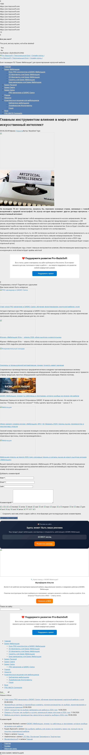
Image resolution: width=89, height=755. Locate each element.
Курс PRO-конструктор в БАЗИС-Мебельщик (27, 72)
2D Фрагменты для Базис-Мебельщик (24, 77)
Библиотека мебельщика (19, 103)
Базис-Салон (9, 90)
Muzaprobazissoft (11, 739)
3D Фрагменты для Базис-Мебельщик (24, 75)
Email (2, 482)
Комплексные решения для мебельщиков (21, 100)
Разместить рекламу (44, 544)
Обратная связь (10, 749)
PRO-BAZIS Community (13, 113)
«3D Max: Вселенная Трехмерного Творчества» (42, 737)
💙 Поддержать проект (44, 273)
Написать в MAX (44, 601)
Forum (11, 108)
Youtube (7, 746)
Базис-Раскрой (10, 85)
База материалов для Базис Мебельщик (25, 82)
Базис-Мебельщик (12, 69)
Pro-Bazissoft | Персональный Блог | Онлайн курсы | (21, 58)
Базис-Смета (9, 87)
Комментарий (6, 503)
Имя (2, 478)
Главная (7, 67)
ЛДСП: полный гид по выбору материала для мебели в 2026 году (31, 710)
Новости (7, 98)
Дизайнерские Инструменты (20, 106)
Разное (7, 95)
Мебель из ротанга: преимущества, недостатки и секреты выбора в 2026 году (36, 715)
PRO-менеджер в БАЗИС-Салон (22, 93)
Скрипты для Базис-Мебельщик (22, 80)
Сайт (2, 486)
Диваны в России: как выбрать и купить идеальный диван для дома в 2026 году (37, 712)
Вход (6, 111)
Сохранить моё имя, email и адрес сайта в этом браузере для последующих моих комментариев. (42, 514)
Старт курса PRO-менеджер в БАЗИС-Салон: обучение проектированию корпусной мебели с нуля (44, 700)
